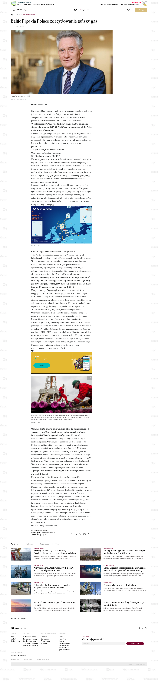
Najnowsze (44, 544)
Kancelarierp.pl (64, 645)
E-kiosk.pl (62, 637)
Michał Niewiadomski (39, 104)
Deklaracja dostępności (30, 645)
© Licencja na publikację (39, 530)
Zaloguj (141, 10)
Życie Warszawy (64, 650)
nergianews (84, 10)
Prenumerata (45, 641)
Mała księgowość (64, 643)
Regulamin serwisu (29, 641)
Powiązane (15, 544)
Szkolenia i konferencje (18, 655)
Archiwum (44, 643)
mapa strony (15, 660)
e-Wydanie (129, 10)
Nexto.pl (61, 641)
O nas (13, 637)
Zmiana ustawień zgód (30, 639)
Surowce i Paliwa (29, 15)
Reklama (44, 637)
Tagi (57, 544)
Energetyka (18, 15)
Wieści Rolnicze (64, 647)
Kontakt (13, 639)
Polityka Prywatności (30, 637)
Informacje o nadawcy (30, 643)
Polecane (30, 544)
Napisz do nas (15, 641)
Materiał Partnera (109, 565)
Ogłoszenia (45, 639)
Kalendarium (28, 660)
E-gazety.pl (62, 639)
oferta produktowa (43, 660)
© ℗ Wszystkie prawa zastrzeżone (43, 532)
